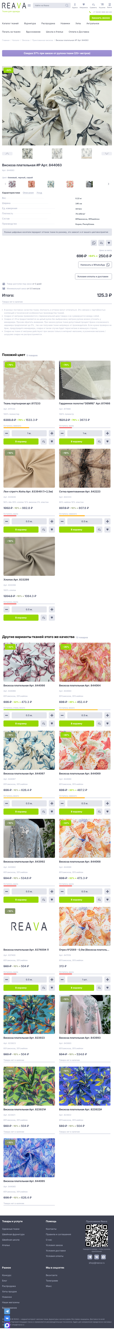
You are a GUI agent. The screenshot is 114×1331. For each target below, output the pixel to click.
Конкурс (6, 1275)
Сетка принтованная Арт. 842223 (80, 491)
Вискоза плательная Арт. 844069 (80, 773)
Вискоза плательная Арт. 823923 (24, 1037)
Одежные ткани (10, 1228)
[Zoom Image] (57, 105)
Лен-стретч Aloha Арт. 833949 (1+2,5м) (28, 491)
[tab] (11, 193)
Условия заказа (54, 1245)
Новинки (7, 1297)
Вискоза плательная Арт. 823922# (80, 1109)
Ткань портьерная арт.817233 (21, 403)
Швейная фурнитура (13, 1234)
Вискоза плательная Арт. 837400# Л (26, 949)
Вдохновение (9, 1307)
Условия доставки (56, 1250)
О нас (49, 1239)
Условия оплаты (54, 1256)
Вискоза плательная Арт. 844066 (24, 685)
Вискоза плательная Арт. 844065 (24, 1181)
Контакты (51, 1228)
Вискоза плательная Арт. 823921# (24, 1109)
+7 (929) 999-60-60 (102, 12)
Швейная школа (10, 1239)
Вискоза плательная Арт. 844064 (80, 685)
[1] (27, 153)
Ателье (6, 1245)
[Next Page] (108, 184)
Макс (49, 1286)
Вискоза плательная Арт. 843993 (80, 1037)
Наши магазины (10, 1302)
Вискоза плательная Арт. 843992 (24, 861)
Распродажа (9, 1286)
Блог (4, 1280)
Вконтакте (51, 1275)
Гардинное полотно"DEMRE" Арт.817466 (84, 403)
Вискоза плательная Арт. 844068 (80, 861)
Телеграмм (52, 1280)
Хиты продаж (9, 1291)
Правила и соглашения (58, 1234)
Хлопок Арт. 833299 (16, 579)
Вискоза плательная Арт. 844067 (24, 773)
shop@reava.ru (97, 1262)
